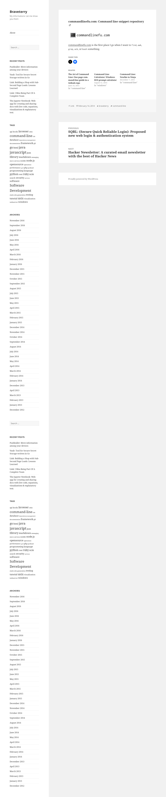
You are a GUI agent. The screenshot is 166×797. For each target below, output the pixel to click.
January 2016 (16, 264)
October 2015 (16, 278)
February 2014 (16, 375)
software (14, 181)
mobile (23, 161)
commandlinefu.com (79, 45)
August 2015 (15, 288)
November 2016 (17, 220)
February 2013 (16, 400)
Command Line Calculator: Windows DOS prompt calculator (105, 77)
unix (20, 198)
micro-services (15, 161)
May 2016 (14, 244)
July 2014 (14, 351)
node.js (30, 160)
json (29, 152)
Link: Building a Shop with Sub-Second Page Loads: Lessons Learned (24, 85)
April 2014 (14, 366)
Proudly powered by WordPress (83, 179)
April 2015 (14, 308)
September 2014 (17, 342)
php (25, 167)
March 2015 (15, 312)
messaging (35, 157)
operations (27, 165)
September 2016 (17, 225)
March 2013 (15, 395)
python (14, 174)
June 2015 (14, 298)
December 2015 (17, 269)
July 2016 (14, 235)
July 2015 (14, 293)
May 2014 (14, 361)
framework (27, 143)
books (15, 131)
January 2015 (16, 322)
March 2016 (15, 254)
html (15, 147)
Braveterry (18, 11)
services (27, 178)
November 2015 (17, 274)
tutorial (13, 198)
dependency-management (27, 140)
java (22, 147)
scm (31, 174)
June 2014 (14, 356)
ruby (26, 174)
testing (29, 194)
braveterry (104, 106)
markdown (25, 157)
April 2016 (14, 249)
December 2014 (17, 327)
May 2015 (14, 303)
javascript (18, 152)
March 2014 (15, 371)
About (12, 32)
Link (72, 106)
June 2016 (14, 240)
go (11, 147)
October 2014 (16, 337)
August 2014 (15, 346)
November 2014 (17, 332)
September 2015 (17, 283)
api (11, 131)
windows (23, 201)
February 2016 (16, 259)
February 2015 (16, 317)
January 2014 (16, 380)
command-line (21, 135)
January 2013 (16, 405)
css (34, 136)
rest (20, 174)
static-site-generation (18, 195)
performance (15, 168)
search (12, 178)
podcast (31, 168)
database (14, 139)
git (35, 143)
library (14, 157)
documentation (15, 143)
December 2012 (17, 409)
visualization (29, 198)
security (20, 177)
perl (22, 168)
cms (31, 131)
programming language (21, 170)
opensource (16, 164)
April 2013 (14, 390)
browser (24, 131)
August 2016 (15, 230)
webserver (14, 202)
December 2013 (17, 385)
